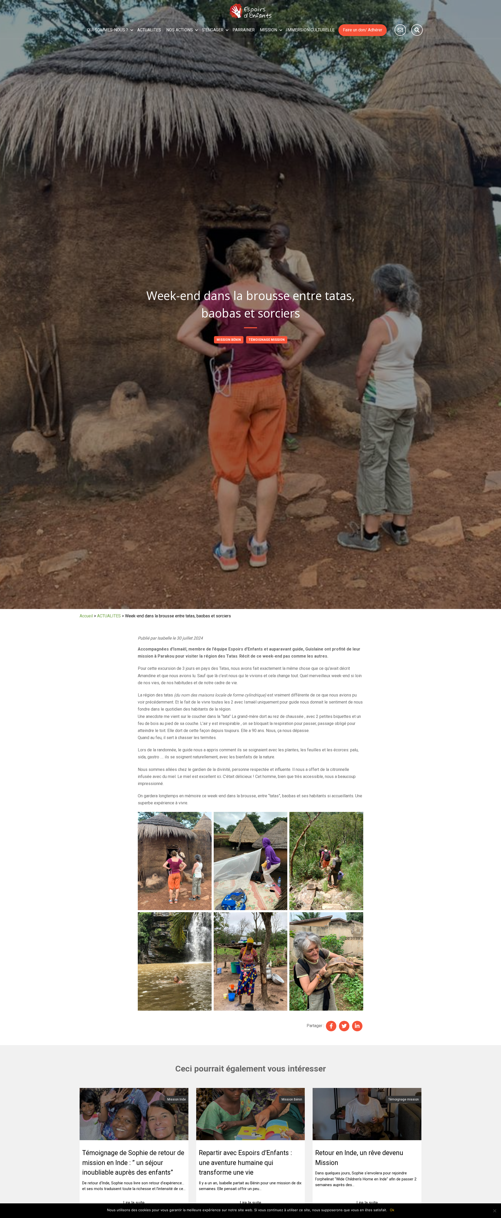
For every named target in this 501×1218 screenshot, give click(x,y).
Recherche (417, 30)
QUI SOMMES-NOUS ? (107, 29)
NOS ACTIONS (179, 29)
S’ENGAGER (212, 29)
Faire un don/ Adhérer (362, 29)
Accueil (86, 615)
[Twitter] (344, 1026)
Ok (392, 1210)
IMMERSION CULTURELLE (310, 29)
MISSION (268, 29)
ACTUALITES (149, 29)
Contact (400, 30)
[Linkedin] (357, 1026)
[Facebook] (331, 1026)
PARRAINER (243, 29)
